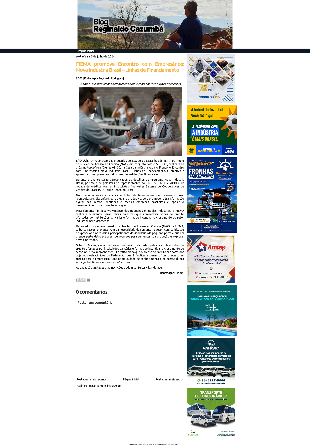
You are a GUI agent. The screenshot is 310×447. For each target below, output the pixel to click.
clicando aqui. (154, 267)
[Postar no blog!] (81, 280)
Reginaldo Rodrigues (111, 78)
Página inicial (86, 50)
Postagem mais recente (91, 379)
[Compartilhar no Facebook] (88, 280)
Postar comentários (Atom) (105, 385)
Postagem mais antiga (169, 379)
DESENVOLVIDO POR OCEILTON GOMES (145, 444)
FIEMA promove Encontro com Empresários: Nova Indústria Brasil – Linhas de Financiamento (130, 67)
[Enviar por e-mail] (77, 280)
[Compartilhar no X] (84, 280)
